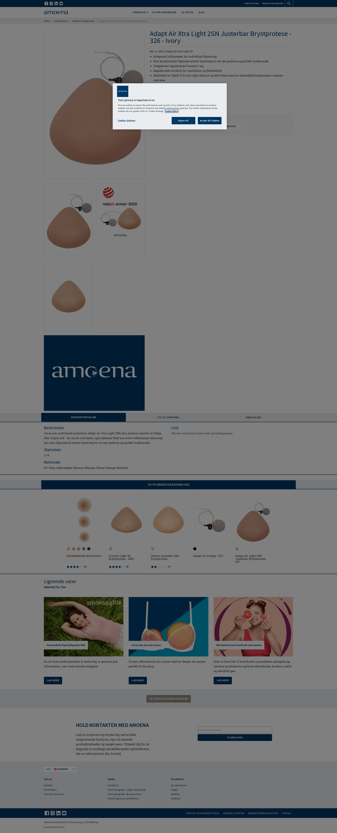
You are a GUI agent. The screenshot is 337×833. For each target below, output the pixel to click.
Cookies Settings (126, 120)
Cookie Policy (171, 111)
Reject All (183, 120)
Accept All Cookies (209, 120)
